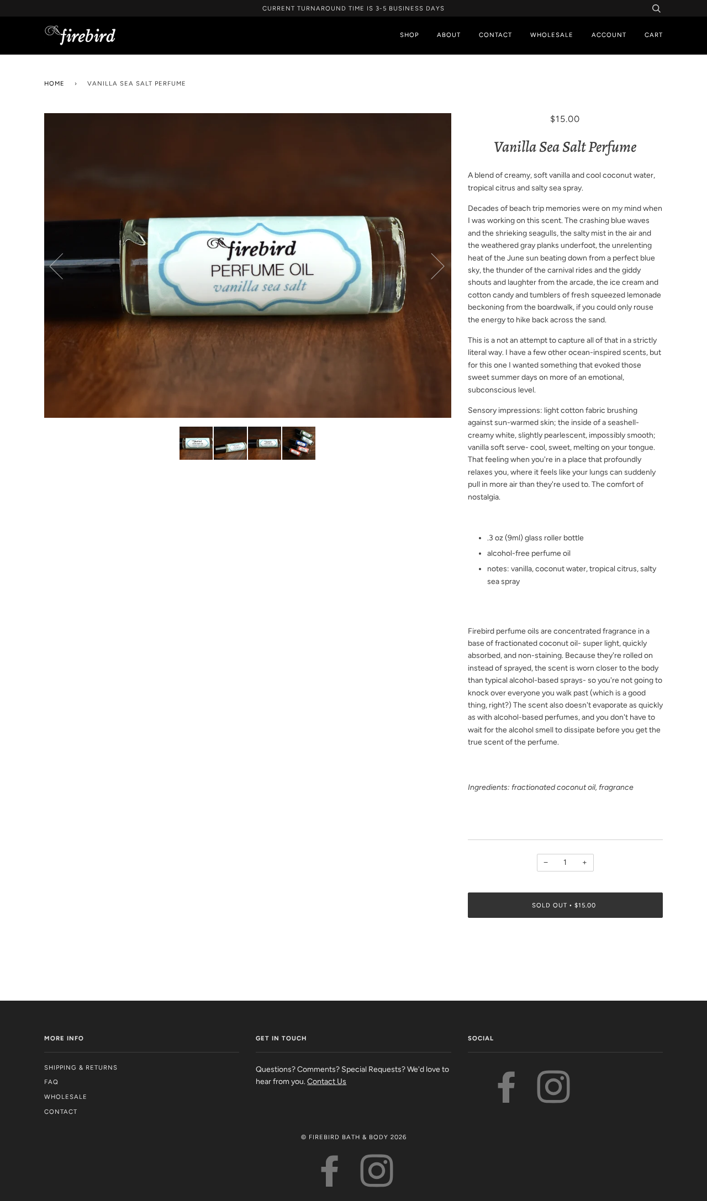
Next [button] (431, 265)
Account (609, 35)
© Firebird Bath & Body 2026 (354, 1137)
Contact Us (326, 1081)
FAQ (51, 1082)
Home (54, 83)
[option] (247, 265)
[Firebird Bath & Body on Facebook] (507, 1098)
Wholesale (551, 35)
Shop (409, 35)
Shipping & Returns (81, 1067)
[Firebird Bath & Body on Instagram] (554, 1098)
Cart (654, 35)
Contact (495, 35)
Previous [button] (63, 265)
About (449, 35)
